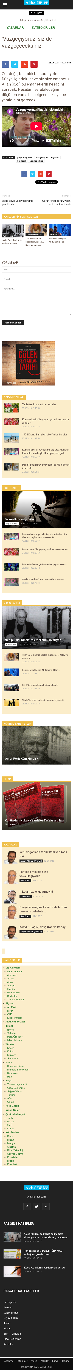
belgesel (21, 160)
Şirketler (11, 1033)
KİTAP (7, 779)
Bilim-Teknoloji (15, 1150)
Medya (11, 1143)
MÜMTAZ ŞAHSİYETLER (17, 723)
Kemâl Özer (26, 896)
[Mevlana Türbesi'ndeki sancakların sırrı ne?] (11, 582)
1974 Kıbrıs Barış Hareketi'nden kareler (44, 434)
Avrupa (11, 985)
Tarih (10, 1118)
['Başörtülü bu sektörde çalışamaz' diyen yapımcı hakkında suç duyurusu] (12, 1237)
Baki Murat (25, 880)
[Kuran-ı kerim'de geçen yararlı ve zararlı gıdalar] (11, 421)
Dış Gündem (11, 1317)
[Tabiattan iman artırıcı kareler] (11, 407)
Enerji (10, 1029)
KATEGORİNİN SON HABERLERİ (21, 216)
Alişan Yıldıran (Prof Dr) (31, 861)
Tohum (11, 1094)
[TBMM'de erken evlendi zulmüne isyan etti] (11, 702)
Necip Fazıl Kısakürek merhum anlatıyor (33, 640)
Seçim (10, 1047)
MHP (10, 1010)
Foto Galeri (22, 1360)
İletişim (65, 1360)
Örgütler (11, 989)
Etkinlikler (12, 1157)
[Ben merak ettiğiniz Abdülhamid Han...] (60, 230)
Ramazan (12, 1073)
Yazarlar (45, 1360)
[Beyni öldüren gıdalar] (36, 509)
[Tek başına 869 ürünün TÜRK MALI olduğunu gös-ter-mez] (12, 1254)
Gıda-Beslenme (16, 1087)
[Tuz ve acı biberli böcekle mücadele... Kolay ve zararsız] (36, 230)
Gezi (9, 1125)
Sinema (53, 234)
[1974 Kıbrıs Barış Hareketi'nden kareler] (11, 438)
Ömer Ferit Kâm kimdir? (21, 758)
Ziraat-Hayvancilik (35, 234)
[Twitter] (36, 1206)
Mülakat (11, 1054)
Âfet (9, 1098)
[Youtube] (46, 1206)
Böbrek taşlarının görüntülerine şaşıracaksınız (44, 564)
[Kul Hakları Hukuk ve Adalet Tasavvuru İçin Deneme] (36, 806)
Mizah (10, 1139)
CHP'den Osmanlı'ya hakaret (36, 20)
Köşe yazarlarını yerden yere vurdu (44, 1267)
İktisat (7, 1323)
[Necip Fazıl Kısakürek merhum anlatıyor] (13, 231)
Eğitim (10, 1051)
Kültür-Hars (8, 236)
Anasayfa (8, 1360)
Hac (9, 1076)
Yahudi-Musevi (15, 999)
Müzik (10, 1160)
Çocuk (10, 1101)
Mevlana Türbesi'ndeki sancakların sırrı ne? (43, 579)
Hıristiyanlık (13, 992)
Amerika (11, 975)
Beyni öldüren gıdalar (19, 519)
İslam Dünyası (15, 971)
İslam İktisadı (14, 1040)
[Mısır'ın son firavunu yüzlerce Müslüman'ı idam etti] (11, 467)
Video (34, 1360)
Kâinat (10, 1128)
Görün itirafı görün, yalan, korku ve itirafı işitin (56, 202)
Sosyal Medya (15, 1153)
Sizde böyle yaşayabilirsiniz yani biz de (17, 202)
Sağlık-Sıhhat (12, 523)
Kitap (10, 1136)
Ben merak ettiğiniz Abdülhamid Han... (41, 670)
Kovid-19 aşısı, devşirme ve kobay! (42, 927)
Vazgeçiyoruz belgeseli (47, 157)
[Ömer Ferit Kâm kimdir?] (36, 745)
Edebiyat (12, 1164)
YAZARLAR (15, 27)
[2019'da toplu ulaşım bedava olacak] (11, 687)
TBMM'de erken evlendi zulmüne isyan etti (43, 700)
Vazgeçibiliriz (36, 160)
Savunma (12, 1058)
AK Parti (11, 1007)
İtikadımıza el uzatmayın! (36, 891)
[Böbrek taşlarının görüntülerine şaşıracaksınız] (11, 567)
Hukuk (10, 1121)
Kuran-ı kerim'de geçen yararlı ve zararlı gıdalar (45, 549)
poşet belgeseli (24, 157)
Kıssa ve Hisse (15, 1066)
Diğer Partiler (14, 1017)
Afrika (10, 978)
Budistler (12, 996)
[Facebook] (26, 1206)
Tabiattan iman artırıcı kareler (39, 404)
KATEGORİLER (43, 27)
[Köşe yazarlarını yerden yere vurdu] (12, 1271)
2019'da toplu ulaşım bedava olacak (40, 685)
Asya (10, 982)
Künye (55, 1360)
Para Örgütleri (15, 1036)
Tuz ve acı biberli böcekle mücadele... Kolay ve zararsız (35, 242)
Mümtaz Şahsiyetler (18, 1069)
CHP (9, 1014)
